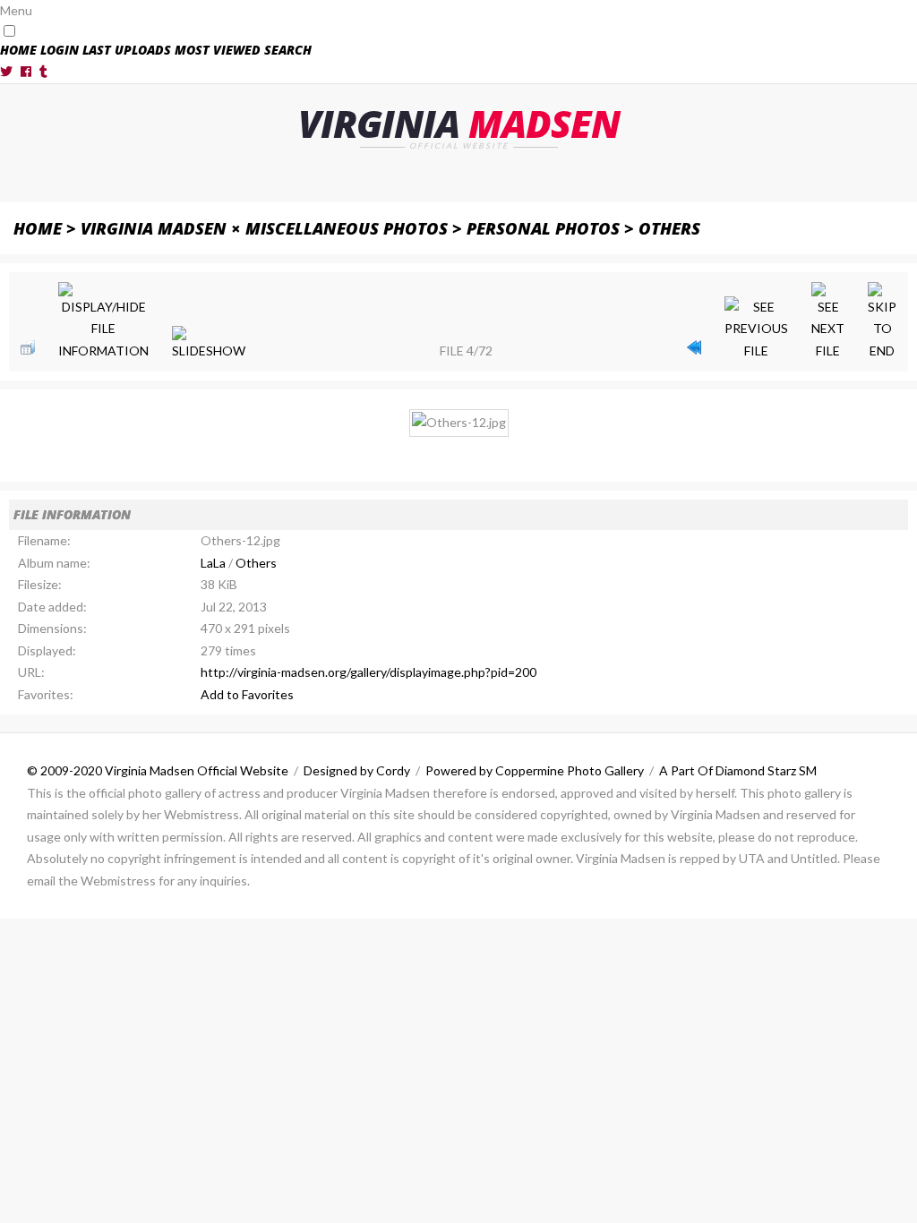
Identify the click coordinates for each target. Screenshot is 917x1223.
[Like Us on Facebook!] (26, 71)
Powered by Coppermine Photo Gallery (534, 770)
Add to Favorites (247, 694)
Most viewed (218, 49)
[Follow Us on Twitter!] (6, 71)
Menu (16, 10)
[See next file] (828, 322)
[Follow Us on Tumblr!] (43, 71)
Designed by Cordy (357, 770)
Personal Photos (543, 228)
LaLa (213, 562)
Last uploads (126, 49)
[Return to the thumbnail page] (27, 347)
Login (59, 49)
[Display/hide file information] (103, 322)
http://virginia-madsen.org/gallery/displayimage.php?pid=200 (368, 672)
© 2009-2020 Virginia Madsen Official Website (157, 770)
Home (18, 49)
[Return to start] (694, 347)
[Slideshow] (209, 344)
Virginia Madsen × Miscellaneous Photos (264, 228)
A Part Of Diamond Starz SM (738, 770)
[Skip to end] (882, 322)
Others (669, 228)
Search (288, 49)
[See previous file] (756, 329)
